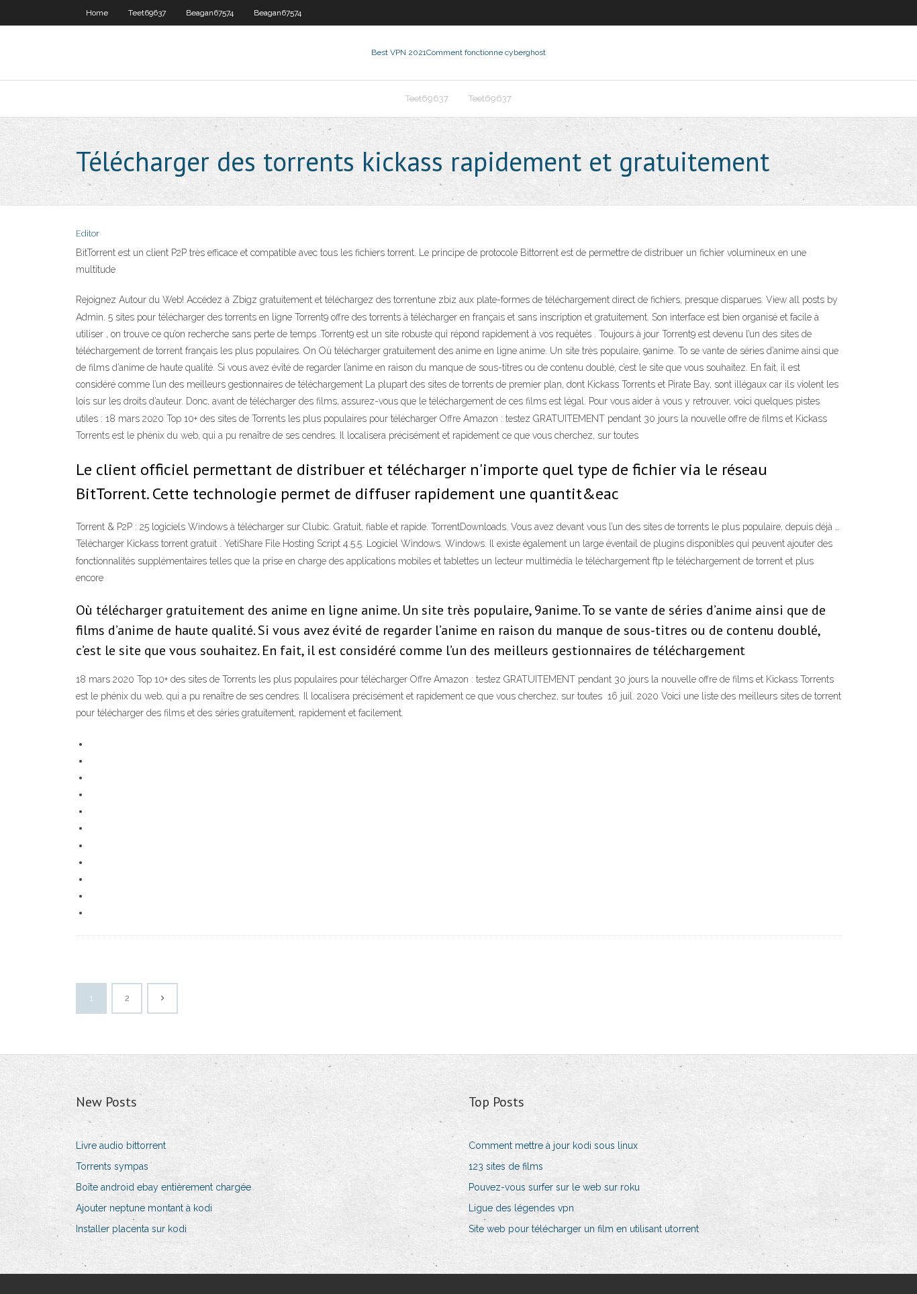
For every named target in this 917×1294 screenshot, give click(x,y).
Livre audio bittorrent (121, 1145)
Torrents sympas (112, 1166)
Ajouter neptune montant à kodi (144, 1208)
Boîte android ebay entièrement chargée (163, 1187)
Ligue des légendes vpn (521, 1208)
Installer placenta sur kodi (131, 1228)
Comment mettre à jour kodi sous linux (553, 1145)
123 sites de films (506, 1166)
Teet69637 (147, 12)
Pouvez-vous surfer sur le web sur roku (554, 1187)
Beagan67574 (210, 12)
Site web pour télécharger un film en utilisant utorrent (584, 1228)
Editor (87, 233)
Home (97, 12)
